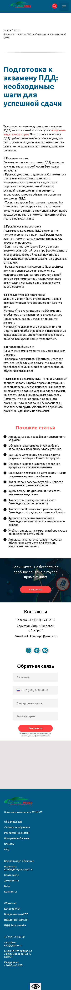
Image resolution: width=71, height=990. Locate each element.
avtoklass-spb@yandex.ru (13, 944)
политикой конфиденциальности (36, 736)
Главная (7, 30)
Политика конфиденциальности (18, 868)
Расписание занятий (16, 832)
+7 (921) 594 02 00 (14, 936)
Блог (16, 30)
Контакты (10, 891)
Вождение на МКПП (16, 919)
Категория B (12, 908)
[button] (35, 589)
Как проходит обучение (19, 860)
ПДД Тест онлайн (15, 925)
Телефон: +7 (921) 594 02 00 (35, 619)
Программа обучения (17, 838)
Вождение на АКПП (16, 914)
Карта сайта (11, 874)
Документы (11, 880)
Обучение (10, 903)
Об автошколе (13, 821)
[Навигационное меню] (64, 7)
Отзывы (9, 843)
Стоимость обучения (17, 827)
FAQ (6, 849)
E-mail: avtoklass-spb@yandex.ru (36, 636)
